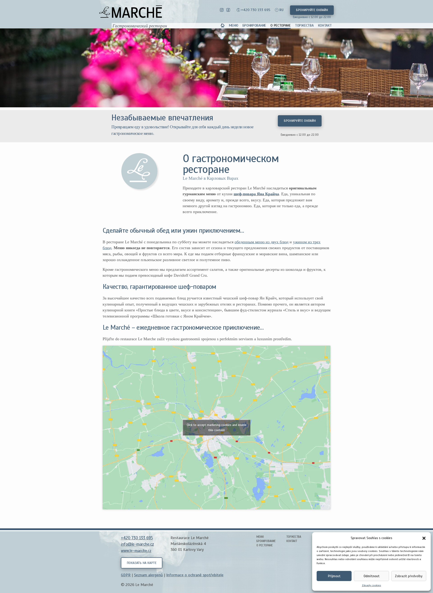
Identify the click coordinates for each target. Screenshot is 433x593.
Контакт (325, 25)
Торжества (304, 25)
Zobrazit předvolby (408, 576)
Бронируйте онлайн (312, 10)
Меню (233, 25)
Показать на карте (142, 563)
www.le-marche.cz (136, 550)
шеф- (238, 194)
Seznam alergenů (148, 574)
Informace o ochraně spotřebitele (194, 574)
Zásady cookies (371, 585)
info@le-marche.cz (137, 544)
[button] (424, 538)
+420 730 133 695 (255, 10)
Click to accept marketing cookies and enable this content (216, 427)
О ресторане (280, 25)
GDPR (126, 574)
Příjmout (334, 576)
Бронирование (254, 25)
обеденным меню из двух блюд (261, 242)
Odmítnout (372, 576)
